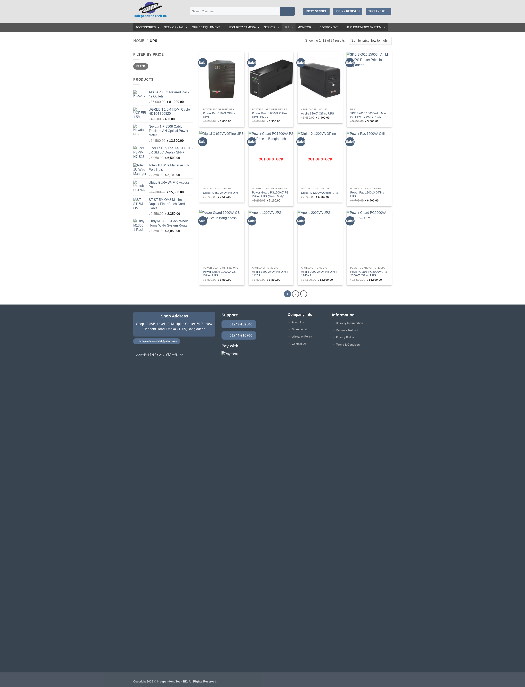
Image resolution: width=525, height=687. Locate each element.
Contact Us (299, 343)
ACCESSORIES (145, 27)
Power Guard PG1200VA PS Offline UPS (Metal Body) (270, 194)
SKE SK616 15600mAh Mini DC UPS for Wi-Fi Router (368, 115)
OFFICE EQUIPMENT (206, 27)
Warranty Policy (302, 336)
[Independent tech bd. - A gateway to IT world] (158, 11)
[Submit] (287, 11)
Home (138, 40)
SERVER (269, 27)
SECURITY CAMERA (242, 27)
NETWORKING (174, 27)
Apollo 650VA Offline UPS (317, 113)
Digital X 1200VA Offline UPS (319, 192)
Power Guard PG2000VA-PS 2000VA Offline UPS (368, 273)
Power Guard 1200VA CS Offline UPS (219, 273)
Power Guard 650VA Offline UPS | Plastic (270, 115)
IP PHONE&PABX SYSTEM (363, 27)
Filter (140, 66)
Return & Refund (347, 330)
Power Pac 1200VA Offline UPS (367, 194)
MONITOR (304, 27)
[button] (347, 11)
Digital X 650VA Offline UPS (221, 192)
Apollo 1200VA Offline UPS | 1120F (270, 273)
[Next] (303, 293)
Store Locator (300, 329)
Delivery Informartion (349, 323)
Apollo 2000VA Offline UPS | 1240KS (319, 273)
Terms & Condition (348, 344)
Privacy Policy (345, 337)
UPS (286, 27)
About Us (298, 322)
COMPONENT (329, 27)
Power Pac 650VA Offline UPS (219, 115)
